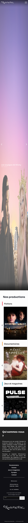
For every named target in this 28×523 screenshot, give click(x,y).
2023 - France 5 (4, 166)
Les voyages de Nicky (11, 165)
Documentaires (14, 465)
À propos (14, 472)
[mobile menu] (26, 2)
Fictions (14, 467)
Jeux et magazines (14, 470)
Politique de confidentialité (9, 521)
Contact (14, 475)
